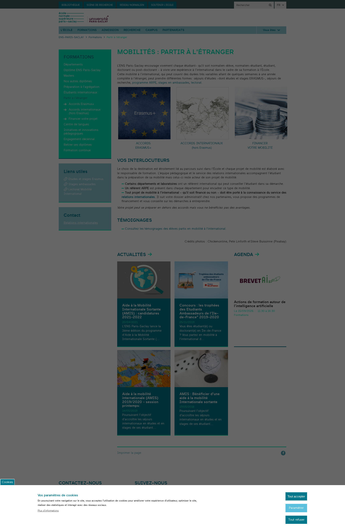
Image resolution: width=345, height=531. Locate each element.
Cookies (7, 482)
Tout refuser (296, 519)
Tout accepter (296, 496)
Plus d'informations (48, 510)
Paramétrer (296, 508)
